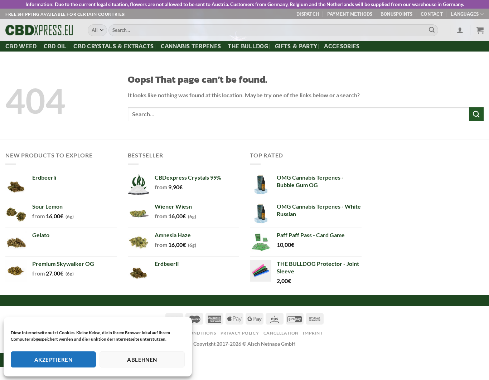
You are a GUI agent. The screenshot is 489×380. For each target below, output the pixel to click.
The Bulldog (248, 46)
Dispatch (307, 14)
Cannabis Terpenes (191, 46)
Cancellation (281, 333)
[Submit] (432, 30)
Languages (465, 14)
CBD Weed (21, 46)
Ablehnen (142, 359)
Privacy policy (240, 333)
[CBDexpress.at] (41, 30)
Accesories (341, 46)
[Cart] (480, 30)
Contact (432, 14)
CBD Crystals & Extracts (113, 46)
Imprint (313, 333)
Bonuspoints (397, 14)
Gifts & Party (296, 46)
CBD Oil (55, 46)
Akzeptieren (53, 359)
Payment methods (350, 14)
